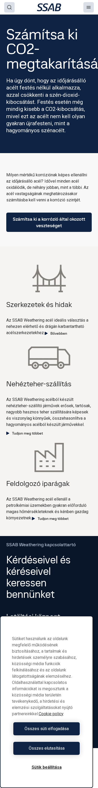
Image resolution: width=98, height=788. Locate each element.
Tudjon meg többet (27, 433)
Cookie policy (51, 713)
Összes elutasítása (47, 748)
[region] (46, 702)
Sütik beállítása (47, 767)
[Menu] (88, 7)
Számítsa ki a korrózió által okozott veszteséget (49, 222)
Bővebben (58, 333)
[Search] (9, 7)
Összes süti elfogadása (47, 728)
